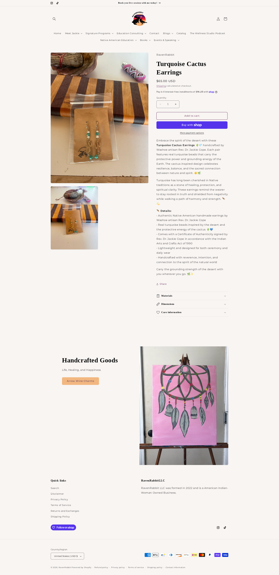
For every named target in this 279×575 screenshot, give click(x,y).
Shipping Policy (60, 516)
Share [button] (163, 283)
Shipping (161, 86)
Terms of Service (61, 505)
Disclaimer (57, 493)
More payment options (192, 133)
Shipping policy (155, 567)
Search (55, 488)
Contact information (175, 567)
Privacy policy (118, 567)
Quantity (161, 97)
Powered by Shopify (81, 567)
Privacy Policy (59, 499)
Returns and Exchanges (65, 510)
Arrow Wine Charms (80, 380)
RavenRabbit (65, 567)
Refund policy (101, 567)
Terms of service (136, 567)
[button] (54, 18)
